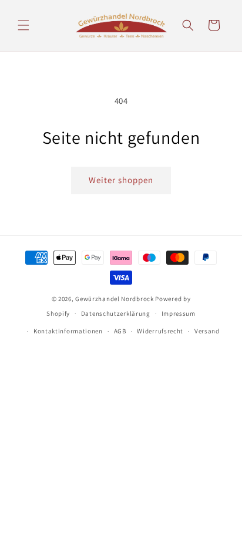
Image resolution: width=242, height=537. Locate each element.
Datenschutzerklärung (115, 313)
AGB (120, 331)
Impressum (179, 313)
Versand (207, 331)
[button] (23, 25)
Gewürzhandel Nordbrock (114, 299)
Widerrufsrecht (160, 331)
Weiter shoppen (121, 179)
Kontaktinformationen (68, 331)
